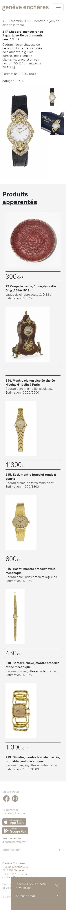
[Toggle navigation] (58, 7)
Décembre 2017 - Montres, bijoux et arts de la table (30, 23)
